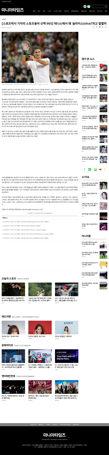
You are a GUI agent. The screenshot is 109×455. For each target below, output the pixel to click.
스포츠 (49, 11)
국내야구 (57, 302)
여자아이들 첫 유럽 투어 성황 (90, 214)
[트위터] (96, 26)
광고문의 (55, 424)
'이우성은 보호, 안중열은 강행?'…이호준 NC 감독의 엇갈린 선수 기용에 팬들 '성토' (90, 66)
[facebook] (84, 169)
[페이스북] (93, 26)
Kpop (83, 187)
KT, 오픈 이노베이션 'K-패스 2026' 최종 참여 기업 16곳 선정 (66, 366)
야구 (39, 11)
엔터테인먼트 (75, 11)
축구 (44, 11)
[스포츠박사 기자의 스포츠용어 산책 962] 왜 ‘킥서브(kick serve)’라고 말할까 (24, 230)
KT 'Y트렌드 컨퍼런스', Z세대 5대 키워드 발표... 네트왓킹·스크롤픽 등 (40, 366)
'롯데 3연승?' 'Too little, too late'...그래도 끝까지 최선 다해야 (90, 107)
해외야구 (84, 161)
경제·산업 (92, 11)
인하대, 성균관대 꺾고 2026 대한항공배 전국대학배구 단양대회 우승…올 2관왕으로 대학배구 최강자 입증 (90, 148)
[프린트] (105, 26)
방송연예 (4, 400)
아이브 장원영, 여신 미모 (36, 336)
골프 (34, 11)
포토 (106, 11)
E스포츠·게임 (57, 11)
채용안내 (40, 424)
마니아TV (99, 11)
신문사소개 (33, 424)
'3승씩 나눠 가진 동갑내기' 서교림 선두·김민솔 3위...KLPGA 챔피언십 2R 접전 (39, 299)
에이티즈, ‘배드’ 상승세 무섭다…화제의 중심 (39, 397)
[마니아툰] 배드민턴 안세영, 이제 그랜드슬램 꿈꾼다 (90, 274)
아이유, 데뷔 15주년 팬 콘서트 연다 (90, 225)
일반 (83, 277)
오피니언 (66, 11)
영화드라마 (84, 197)
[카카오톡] (99, 26)
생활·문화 (84, 11)
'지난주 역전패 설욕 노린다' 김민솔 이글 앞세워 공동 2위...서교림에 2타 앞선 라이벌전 (89, 76)
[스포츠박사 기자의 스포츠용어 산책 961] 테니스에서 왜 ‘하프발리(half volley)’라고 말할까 (28, 234)
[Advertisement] (23, 154)
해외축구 (84, 256)
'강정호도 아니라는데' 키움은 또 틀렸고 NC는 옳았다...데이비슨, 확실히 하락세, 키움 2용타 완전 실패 (90, 138)
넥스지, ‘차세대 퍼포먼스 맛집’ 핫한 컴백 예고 (13, 397)
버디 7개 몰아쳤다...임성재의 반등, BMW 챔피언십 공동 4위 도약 (13, 299)
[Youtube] (100, 169)
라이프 (3, 369)
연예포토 (4, 338)
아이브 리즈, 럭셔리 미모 (10, 336)
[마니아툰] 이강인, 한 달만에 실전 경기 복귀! (90, 253)
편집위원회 (76, 424)
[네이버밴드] (102, 26)
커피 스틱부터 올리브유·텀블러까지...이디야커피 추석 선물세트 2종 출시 (13, 366)
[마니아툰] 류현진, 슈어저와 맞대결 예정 (90, 284)
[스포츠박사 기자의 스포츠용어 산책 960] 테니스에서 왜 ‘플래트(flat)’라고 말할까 (25, 238)
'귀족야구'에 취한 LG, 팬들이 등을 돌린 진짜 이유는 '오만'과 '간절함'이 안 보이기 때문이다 (90, 87)
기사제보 (48, 424)
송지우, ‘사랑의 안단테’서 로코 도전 (89, 194)
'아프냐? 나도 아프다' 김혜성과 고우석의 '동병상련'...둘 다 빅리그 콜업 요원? (90, 158)
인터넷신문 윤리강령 (65, 424)
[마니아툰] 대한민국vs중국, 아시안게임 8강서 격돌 (90, 243)
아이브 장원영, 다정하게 (63, 336)
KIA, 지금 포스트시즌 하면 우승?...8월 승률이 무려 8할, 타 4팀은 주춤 (66, 299)
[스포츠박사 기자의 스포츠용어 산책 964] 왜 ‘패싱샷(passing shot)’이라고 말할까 (26, 222)
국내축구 (84, 246)
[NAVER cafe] (89, 169)
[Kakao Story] (104, 169)
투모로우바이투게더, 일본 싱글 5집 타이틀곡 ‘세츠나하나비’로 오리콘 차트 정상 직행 (66, 397)
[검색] (105, 6)
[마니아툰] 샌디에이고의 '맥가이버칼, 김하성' (90, 264)
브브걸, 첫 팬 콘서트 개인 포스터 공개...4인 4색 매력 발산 (90, 205)
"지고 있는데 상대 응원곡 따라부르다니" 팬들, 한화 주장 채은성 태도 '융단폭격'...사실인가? (90, 117)
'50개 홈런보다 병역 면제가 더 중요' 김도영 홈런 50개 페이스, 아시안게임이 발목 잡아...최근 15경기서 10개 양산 (90, 97)
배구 (83, 151)
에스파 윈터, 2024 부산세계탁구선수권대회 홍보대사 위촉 (90, 184)
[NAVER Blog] (95, 169)
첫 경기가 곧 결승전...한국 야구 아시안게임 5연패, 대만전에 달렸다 (90, 127)
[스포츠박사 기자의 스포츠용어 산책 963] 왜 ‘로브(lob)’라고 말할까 (21, 226)
